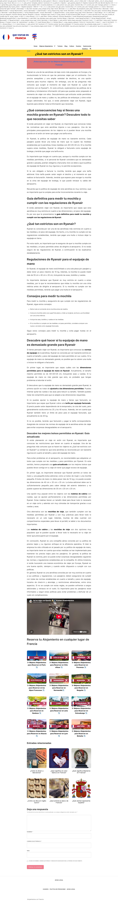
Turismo (60, 46)
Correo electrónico (34, 841)
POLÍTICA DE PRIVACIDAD (58, 889)
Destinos (85, 49)
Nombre (30, 831)
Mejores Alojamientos (46, 46)
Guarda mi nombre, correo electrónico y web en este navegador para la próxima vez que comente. (55, 860)
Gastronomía (87, 46)
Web (28, 850)
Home (35, 46)
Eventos (78, 46)
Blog (66, 46)
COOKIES (46, 889)
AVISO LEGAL (59, 880)
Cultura (71, 46)
